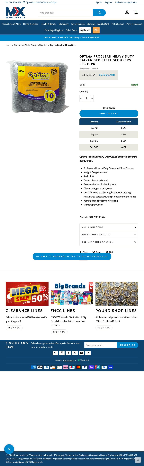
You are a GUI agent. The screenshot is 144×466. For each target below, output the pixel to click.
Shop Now (104, 328)
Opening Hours (117, 393)
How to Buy (56, 393)
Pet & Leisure (118, 24)
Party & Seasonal (134, 24)
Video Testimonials (89, 393)
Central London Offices (120, 403)
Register (108, 2)
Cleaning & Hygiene (54, 30)
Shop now (14, 328)
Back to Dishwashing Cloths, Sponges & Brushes (74, 256)
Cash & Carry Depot (119, 398)
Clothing (91, 24)
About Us (85, 388)
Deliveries (55, 398)
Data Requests (117, 428)
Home (8, 45)
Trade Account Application (126, 2)
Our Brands (86, 398)
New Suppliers (117, 418)
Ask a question (93, 227)
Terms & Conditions (59, 420)
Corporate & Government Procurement (62, 405)
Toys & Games (78, 24)
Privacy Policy (57, 425)
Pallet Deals (71, 30)
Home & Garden (31, 24)
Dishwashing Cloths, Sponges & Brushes (30, 45)
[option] (72, 37)
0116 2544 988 (15, 2)
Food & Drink (103, 24)
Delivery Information (98, 242)
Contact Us (115, 388)
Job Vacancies (116, 413)
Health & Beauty (48, 24)
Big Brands (85, 30)
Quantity (83, 91)
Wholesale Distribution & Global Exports (64, 414)
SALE (96, 30)
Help (53, 388)
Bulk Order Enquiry (96, 234)
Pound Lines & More (11, 24)
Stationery (64, 24)
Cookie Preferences (119, 423)
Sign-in (99, 2)
